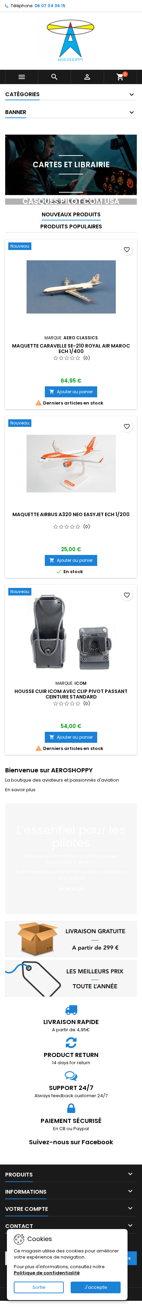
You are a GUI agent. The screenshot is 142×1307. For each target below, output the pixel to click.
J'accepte (95, 1287)
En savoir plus (20, 789)
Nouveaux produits (71, 214)
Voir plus (71, 889)
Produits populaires (71, 226)
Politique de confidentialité (47, 1273)
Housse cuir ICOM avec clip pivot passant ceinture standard (71, 694)
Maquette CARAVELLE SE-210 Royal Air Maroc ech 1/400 (71, 348)
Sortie (38, 1287)
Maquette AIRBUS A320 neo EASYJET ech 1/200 (71, 514)
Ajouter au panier (71, 392)
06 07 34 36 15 (49, 6)
